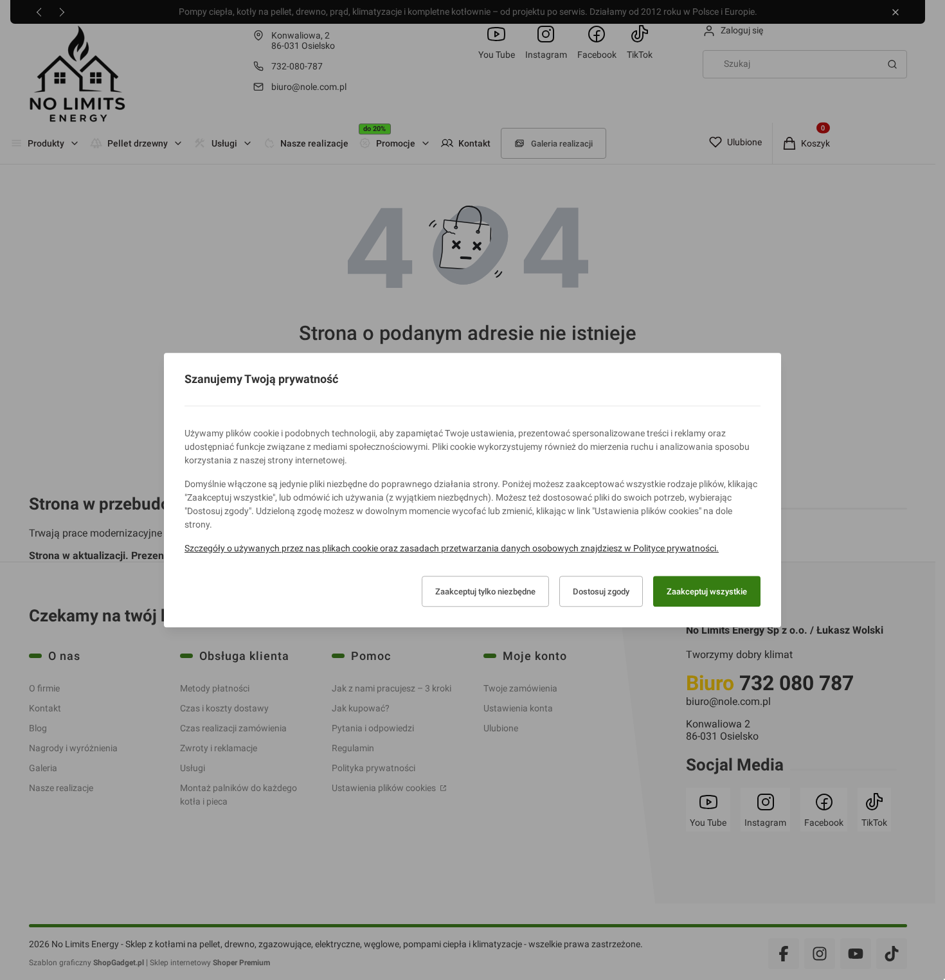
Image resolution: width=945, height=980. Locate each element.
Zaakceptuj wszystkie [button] (707, 591)
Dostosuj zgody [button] (601, 591)
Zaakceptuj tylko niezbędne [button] (485, 591)
